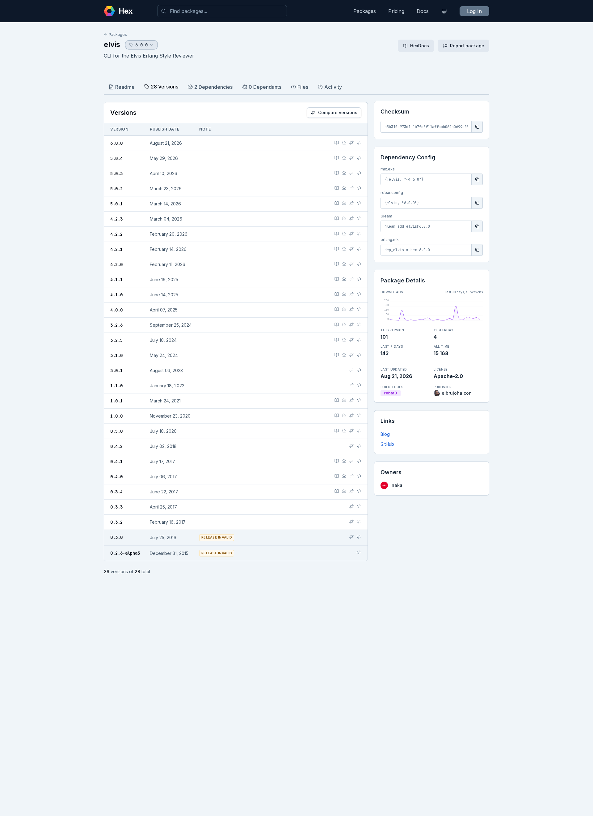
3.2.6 (116, 325)
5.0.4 (116, 158)
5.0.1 (116, 204)
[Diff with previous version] (351, 142)
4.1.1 (116, 279)
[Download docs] (344, 142)
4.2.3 (116, 219)
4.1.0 (116, 295)
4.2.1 (116, 249)
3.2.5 (116, 340)
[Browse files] (358, 142)
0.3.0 (116, 537)
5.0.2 (116, 188)
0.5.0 (116, 431)
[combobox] (222, 11)
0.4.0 (116, 476)
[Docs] (336, 142)
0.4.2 (116, 446)
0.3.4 (116, 492)
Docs (423, 11)
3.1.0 (116, 355)
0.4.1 (116, 461)
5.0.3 (116, 173)
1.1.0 (116, 386)
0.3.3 (116, 507)
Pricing (396, 11)
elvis (112, 44)
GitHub (387, 444)
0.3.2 (116, 522)
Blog (385, 434)
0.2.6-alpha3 (125, 553)
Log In (474, 11)
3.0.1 (116, 370)
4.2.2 (116, 234)
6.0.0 (116, 143)
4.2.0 (116, 264)
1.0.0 (116, 416)
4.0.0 (116, 310)
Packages (364, 11)
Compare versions (337, 112)
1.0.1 (116, 401)
